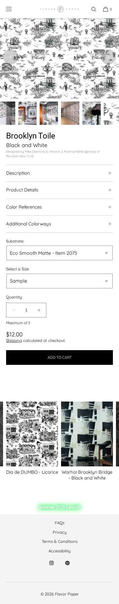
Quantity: (14, 297)
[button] (91, 9)
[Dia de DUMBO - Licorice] (32, 434)
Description (18, 173)
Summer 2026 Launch (60, 507)
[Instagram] (51, 566)
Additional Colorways (28, 224)
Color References (24, 207)
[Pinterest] (67, 566)
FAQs (59, 522)
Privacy (60, 532)
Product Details (22, 190)
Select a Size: (17, 269)
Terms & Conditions (60, 541)
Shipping (14, 340)
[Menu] (13, 9)
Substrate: (15, 241)
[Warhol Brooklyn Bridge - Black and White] (87, 434)
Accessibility (59, 550)
